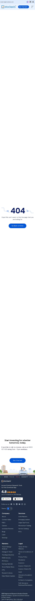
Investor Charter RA (24, 569)
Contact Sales (6, 519)
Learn (3, 535)
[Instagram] (22, 504)
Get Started (23, 7)
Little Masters (22, 516)
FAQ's (3, 522)
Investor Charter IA (24, 566)
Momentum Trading (24, 525)
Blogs (3, 532)
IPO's (20, 532)
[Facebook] (11, 504)
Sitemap (4, 538)
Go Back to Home (17, 226)
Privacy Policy (22, 557)
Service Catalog (23, 529)
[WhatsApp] (25, 504)
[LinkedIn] (17, 504)
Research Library (7, 573)
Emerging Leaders (24, 519)
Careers (4, 525)
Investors (21, 563)
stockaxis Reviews (7, 529)
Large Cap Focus (23, 522)
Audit (20, 572)
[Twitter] (14, 504)
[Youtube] (19, 504)
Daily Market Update (8, 576)
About (4, 516)
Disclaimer (21, 560)
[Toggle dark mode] (9, 508)
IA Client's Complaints (25, 580)
